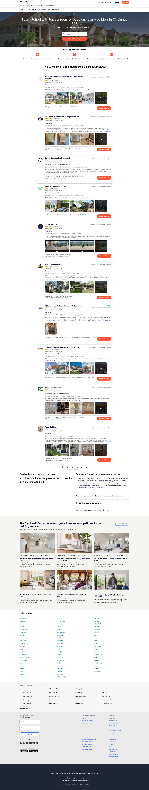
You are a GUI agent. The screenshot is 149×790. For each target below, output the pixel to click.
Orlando (22, 666)
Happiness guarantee (114, 754)
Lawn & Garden (35, 5)
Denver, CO (27, 692)
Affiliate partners (113, 756)
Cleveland (60, 671)
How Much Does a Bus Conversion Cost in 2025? (72, 596)
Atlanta (22, 671)
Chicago (22, 674)
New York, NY (106, 696)
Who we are (112, 741)
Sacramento (23, 638)
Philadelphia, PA (28, 700)
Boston (59, 627)
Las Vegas (60, 646)
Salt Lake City (98, 655)
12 (86, 467)
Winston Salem (61, 666)
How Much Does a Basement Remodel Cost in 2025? (36, 559)
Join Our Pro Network (87, 741)
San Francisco (24, 643)
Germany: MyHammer (65, 773)
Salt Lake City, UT (80, 700)
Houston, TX (53, 692)
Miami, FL (104, 692)
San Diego (23, 641)
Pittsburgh (97, 627)
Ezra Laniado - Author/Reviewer (29, 555)
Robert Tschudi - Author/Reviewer (104, 555)
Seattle (96, 666)
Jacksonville (23, 660)
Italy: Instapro (75, 773)
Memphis (96, 632)
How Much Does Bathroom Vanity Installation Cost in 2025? (73, 559)
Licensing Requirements (115, 733)
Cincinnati (60, 668)
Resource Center (113, 723)
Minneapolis (60, 635)
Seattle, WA (79, 704)
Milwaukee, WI (27, 696)
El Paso (96, 643)
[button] (51, 98)
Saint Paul (60, 638)
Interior (22, 5)
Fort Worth (97, 646)
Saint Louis (60, 643)
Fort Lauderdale (25, 657)
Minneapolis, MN (54, 696)
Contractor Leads (86, 746)
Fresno (22, 627)
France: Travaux (54, 773)
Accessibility (82, 777)
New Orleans (61, 621)
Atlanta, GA (26, 689)
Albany (59, 649)
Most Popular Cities (26, 685)
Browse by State (39, 685)
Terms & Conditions (84, 780)
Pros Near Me (112, 728)
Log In (117, 2)
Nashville (96, 635)
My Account (112, 718)
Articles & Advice (50, 5)
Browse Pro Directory (87, 720)
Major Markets (26, 613)
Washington (23, 655)
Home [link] (21, 9)
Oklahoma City (61, 677)
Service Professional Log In (89, 739)
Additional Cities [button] (24, 708)
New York (60, 652)
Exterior (27, 5)
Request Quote (104, 108)
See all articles (122, 524)
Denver (22, 649)
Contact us (112, 751)
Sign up (30, 734)
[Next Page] (91, 467)
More (42, 5)
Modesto (22, 635)
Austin (96, 638)
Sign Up (125, 2)
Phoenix (22, 621)
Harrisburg (97, 621)
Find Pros (84, 718)
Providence (97, 629)
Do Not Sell (76, 777)
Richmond (97, 660)
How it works (112, 739)
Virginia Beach (98, 663)
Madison (96, 668)
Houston (96, 649)
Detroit (59, 629)
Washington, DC (107, 704)
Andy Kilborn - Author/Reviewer (66, 555)
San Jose (22, 646)
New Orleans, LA (80, 696)
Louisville (59, 618)
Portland (96, 618)
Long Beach (23, 629)
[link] (74, 79)
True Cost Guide (113, 720)
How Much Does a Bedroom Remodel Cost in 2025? (110, 559)
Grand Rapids (61, 632)
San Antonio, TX (106, 700)
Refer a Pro (112, 725)
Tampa (22, 668)
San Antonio (97, 652)
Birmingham (23, 618)
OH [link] (25, 9)
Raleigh (59, 663)
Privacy (65, 777)
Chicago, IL (78, 689)
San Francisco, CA (55, 704)
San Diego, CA (27, 704)
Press (110, 746)
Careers (111, 744)
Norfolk (96, 657)
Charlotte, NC (53, 689)
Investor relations (113, 749)
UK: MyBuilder (95, 773)
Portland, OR (53, 700)
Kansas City (60, 641)
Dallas (95, 641)
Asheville (59, 655)
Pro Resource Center (87, 744)
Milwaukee (97, 671)
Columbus (60, 674)
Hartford (22, 652)
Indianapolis (23, 677)
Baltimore (60, 624)
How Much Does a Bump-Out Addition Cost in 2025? (36, 596)
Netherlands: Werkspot (84, 773)
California (70, 777)
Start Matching (74, 39)
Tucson (22, 624)
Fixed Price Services (87, 723)
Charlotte (60, 657)
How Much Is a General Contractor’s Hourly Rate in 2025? (110, 596)
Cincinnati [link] (31, 9)
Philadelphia (97, 624)
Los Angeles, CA (80, 692)
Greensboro (60, 660)
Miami (21, 663)
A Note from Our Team (115, 730)
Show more (108, 131)
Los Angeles (23, 632)
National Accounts (87, 749)
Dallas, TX (104, 689)
